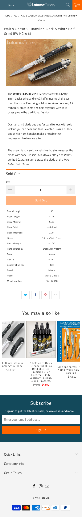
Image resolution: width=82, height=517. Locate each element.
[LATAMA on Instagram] (41, 486)
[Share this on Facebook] (35, 295)
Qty (8, 182)
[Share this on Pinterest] (45, 295)
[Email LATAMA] (47, 486)
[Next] (78, 354)
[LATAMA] (41, 5)
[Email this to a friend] (55, 295)
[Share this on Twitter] (25, 295)
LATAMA (44, 498)
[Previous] (4, 354)
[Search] (68, 5)
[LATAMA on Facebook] (34, 486)
